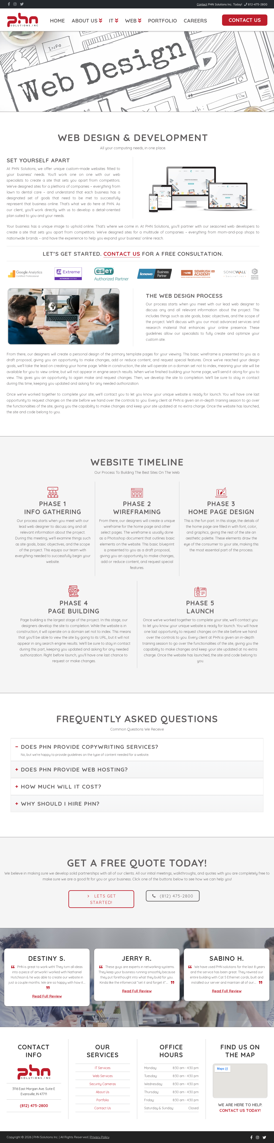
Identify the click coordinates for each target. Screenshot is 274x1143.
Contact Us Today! (240, 1104)
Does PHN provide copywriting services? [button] (89, 746)
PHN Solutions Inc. (23, 19)
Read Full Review (55, 990)
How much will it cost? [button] (61, 786)
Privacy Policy (99, 1131)
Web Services (103, 1070)
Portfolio (102, 1094)
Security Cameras (102, 1078)
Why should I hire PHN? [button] (60, 803)
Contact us (122, 253)
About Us (102, 1086)
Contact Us (102, 1102)
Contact (202, 4)
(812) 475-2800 (34, 1099)
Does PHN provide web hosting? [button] (74, 769)
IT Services (103, 1062)
